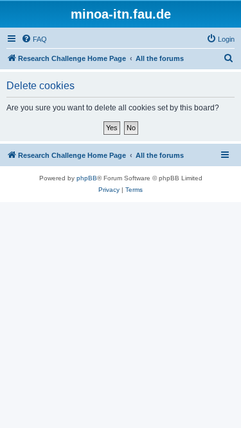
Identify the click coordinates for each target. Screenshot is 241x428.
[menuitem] (34, 39)
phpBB (86, 178)
